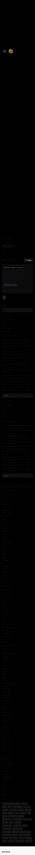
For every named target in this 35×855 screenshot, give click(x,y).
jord (3, 601)
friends (11, 813)
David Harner (7, 543)
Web (4, 841)
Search (4, 305)
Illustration (12, 816)
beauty (4, 508)
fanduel (4, 575)
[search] (31, 396)
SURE (4, 742)
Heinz (4, 322)
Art (18, 804)
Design (4, 551)
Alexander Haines (9, 804)
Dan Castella (6, 540)
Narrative (5, 648)
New (11, 822)
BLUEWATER (6, 516)
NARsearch (6, 651)
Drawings (5, 560)
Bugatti (4, 528)
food (3, 578)
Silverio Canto (7, 715)
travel (21, 838)
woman (10, 841)
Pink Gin (5, 674)
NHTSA (4, 666)
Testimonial (6, 756)
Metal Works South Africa (11, 352)
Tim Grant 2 (6, 762)
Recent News (7, 689)
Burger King (6, 328)
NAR (3, 642)
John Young (6, 598)
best (4, 807)
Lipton (4, 619)
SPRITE (4, 727)
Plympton (5, 677)
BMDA (4, 519)
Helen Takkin (6, 587)
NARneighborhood (8, 645)
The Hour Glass (24, 835)
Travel (10, 240)
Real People (7, 828)
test (3, 753)
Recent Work (6, 692)
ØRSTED (29, 841)
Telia (3, 745)
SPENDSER (6, 835)
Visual (4, 794)
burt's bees (17, 807)
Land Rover (6, 610)
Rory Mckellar (7, 701)
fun (17, 813)
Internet (5, 595)
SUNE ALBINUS (7, 739)
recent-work (17, 828)
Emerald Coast (7, 566)
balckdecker (6, 505)
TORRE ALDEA (7, 765)
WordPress (19, 841)
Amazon (5, 499)
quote (24, 825)
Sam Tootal (6, 704)
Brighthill (5, 525)
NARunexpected (8, 657)
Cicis (4, 537)
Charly (4, 534)
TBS (3, 325)
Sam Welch (6, 707)
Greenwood (6, 581)
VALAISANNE (7, 777)
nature (5, 822)
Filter (29, 260)
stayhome (5, 730)
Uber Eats (5, 771)
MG (3, 639)
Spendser (5, 721)
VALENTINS (6, 780)
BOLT (4, 522)
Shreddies (5, 331)
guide (23, 813)
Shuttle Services (8, 384)
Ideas (4, 592)
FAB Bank (5, 572)
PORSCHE (5, 680)
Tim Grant (5, 759)
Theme (5, 838)
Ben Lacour (6, 510)
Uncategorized (7, 774)
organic (18, 822)
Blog (9, 807)
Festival (27, 810)
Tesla (4, 751)
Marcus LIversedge (9, 628)
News (4, 663)
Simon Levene (7, 718)
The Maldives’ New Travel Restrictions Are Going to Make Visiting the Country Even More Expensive (17, 378)
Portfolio (17, 825)
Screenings (6, 712)
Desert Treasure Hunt (13, 270)
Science (15, 832)
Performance (7, 825)
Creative (27, 807)
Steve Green (6, 733)
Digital (4, 554)
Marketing (5, 633)
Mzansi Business (8, 375)
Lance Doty (6, 607)
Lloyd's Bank (6, 622)
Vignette (28, 838)
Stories (4, 736)
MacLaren (5, 625)
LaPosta (5, 613)
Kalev (4, 604)
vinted (4, 789)
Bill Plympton (7, 513)
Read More (8, 290)
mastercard (6, 636)
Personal (5, 669)
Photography (6, 671)
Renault (4, 698)
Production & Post (8, 683)
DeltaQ (4, 549)
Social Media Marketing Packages (14, 340)
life (3, 616)
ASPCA (4, 502)
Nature (4, 240)
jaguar (21, 816)
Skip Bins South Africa (10, 364)
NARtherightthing (8, 654)
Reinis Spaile (6, 695)
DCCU (4, 546)
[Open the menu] (4, 51)
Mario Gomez (7, 630)
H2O (28, 813)
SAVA (4, 710)
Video (4, 786)
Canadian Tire (7, 531)
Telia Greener (7, 748)
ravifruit (5, 686)
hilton (4, 589)
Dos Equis (5, 557)
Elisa (3, 563)
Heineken (5, 584)
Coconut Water (7, 319)
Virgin (4, 792)
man (29, 819)
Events (4, 569)
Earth (21, 810)
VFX (3, 783)
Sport (4, 724)
